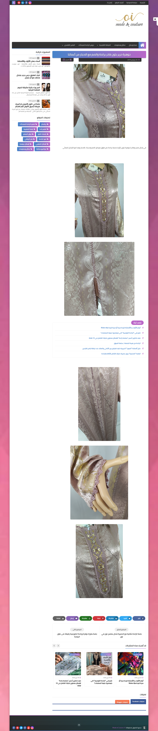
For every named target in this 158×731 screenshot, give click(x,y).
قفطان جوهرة (24, 144)
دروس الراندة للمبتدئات (86, 45)
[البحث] (13, 2)
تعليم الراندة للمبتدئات (27, 124)
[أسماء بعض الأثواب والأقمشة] (46, 61)
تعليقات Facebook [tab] (138, 701)
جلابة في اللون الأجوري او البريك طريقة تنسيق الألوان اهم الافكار (27, 105)
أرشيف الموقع (119, 2)
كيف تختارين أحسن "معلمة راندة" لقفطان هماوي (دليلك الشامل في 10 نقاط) (115, 338)
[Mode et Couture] (129, 19)
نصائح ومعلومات (119, 45)
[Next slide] (54, 645)
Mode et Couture (118, 727)
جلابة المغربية (28, 129)
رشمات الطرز (42, 134)
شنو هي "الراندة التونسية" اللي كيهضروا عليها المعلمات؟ (121, 332)
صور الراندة (42, 139)
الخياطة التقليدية (105, 45)
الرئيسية (142, 2)
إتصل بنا (109, 2)
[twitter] (21, 727)
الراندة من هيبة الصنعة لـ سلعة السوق (127, 343)
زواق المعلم (27, 134)
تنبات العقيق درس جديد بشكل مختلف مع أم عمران (28, 76)
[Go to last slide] (58, 645)
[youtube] (28, 727)
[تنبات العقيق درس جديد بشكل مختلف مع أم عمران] (46, 75)
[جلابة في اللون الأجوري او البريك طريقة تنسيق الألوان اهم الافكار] (46, 104)
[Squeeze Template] (144, 727)
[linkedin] (22, 2)
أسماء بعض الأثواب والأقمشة (28, 61)
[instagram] (30, 2)
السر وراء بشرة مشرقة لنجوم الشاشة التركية (29, 89)
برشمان (43, 124)
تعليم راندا (42, 129)
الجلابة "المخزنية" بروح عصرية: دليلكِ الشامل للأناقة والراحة (121, 353)
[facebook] (26, 2)
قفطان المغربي (41, 144)
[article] (77, 633)
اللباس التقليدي (69, 45)
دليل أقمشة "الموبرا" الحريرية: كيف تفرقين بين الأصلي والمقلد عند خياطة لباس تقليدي (111, 348)
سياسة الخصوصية (132, 2)
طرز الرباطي (29, 139)
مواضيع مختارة (41, 148)
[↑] (79, 725)
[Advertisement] (54, 23)
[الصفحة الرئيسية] (142, 45)
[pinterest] (19, 2)
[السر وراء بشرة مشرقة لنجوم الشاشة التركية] (46, 87)
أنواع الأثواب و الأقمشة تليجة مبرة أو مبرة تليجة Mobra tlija (121, 327)
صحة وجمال (133, 45)
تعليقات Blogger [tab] (122, 702)
